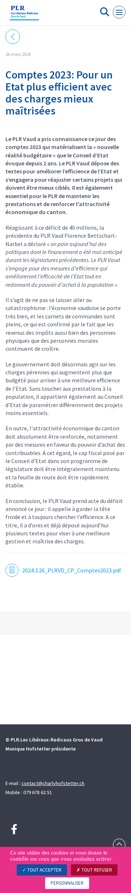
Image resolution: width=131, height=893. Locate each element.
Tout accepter (43, 870)
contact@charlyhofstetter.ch (52, 783)
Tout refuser (96, 870)
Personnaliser (67, 883)
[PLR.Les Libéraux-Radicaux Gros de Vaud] (24, 15)
